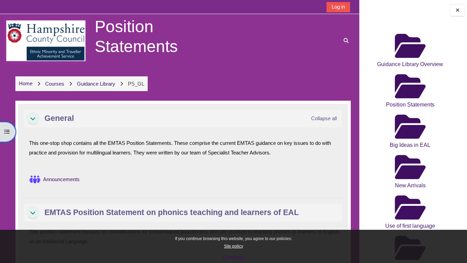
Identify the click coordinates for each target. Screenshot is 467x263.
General (59, 118)
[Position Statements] (410, 72)
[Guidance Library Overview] (410, 32)
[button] (33, 118)
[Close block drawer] (457, 10)
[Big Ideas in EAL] (410, 112)
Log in (338, 7)
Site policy (233, 246)
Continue (233, 257)
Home (25, 83)
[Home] (46, 40)
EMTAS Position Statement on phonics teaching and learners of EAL (171, 212)
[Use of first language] (410, 193)
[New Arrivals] (410, 153)
